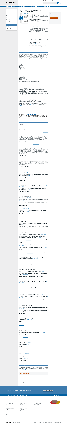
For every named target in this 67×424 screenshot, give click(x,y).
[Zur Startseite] (19, 8)
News (45, 6)
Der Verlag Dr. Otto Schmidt (9, 403)
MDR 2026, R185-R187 (43, 332)
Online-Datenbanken (9, 6)
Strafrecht (7, 17)
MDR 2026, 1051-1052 (22, 200)
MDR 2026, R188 (25, 340)
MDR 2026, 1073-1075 (29, 279)
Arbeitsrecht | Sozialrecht (9, 10)
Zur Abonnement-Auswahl (48, 390)
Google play (24, 110)
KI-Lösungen (15, 6)
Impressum (34, 422)
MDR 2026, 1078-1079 (42, 294)
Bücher (28, 6)
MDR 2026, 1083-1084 (31, 311)
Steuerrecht (7, 15)
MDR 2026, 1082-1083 (22, 308)
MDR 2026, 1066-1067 (26, 255)
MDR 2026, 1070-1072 (45, 271)
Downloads (21, 405)
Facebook (7, 413)
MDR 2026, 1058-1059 (28, 227)
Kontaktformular (21, 105)
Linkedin (7, 414)
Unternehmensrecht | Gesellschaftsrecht (9, 19)
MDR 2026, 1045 (30, 175)
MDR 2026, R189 (30, 342)
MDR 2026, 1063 (28, 240)
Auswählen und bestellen (24, 373)
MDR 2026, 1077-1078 (22, 292)
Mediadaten (7, 410)
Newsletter (21, 404)
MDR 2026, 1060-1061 (44, 234)
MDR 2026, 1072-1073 (25, 274)
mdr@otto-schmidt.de (24, 369)
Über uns (48, 6)
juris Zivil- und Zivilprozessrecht (33, 26)
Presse (6, 404)
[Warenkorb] (60, 3)
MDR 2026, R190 (27, 353)
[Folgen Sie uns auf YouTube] (59, 395)
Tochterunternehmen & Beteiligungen (11, 408)
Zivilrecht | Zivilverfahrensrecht (15, 395)
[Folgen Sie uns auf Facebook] (55, 395)
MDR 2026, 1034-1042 (37, 159)
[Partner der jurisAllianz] (55, 402)
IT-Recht (7, 13)
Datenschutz (39, 422)
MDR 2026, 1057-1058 (25, 224)
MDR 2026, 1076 (44, 287)
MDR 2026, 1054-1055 (28, 211)
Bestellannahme (22, 409)
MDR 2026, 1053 (30, 203)
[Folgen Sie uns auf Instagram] (57, 395)
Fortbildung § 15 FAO (9, 28)
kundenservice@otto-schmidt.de (34, 104)
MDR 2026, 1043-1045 (29, 172)
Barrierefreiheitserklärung (48, 422)
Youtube (7, 415)
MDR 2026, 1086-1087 (29, 319)
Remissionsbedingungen (23, 408)
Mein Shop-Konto (46, 0)
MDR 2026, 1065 (45, 247)
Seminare (24, 6)
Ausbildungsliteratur (34, 6)
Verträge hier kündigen (37, 403)
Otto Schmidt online (53, 0)
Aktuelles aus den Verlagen (23, 403)
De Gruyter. (36, 43)
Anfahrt (7, 405)
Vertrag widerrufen (36, 404)
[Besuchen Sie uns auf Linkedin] (60, 395)
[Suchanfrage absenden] (58, 3)
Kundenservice (59, 0)
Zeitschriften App (8, 26)
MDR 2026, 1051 (29, 197)
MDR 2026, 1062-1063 (40, 237)
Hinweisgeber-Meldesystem (57, 422)
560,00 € (56, 14)
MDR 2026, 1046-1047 (28, 183)
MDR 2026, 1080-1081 (27, 300)
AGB (43, 422)
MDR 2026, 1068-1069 (35, 264)
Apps (39, 6)
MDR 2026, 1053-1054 (26, 208)
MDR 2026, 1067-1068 (35, 258)
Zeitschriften (20, 6)
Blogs (42, 6)
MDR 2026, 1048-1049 (29, 189)
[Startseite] (8, 422)
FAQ (20, 410)
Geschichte (7, 409)
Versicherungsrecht (8, 21)
